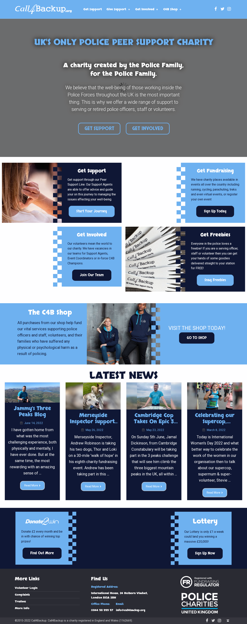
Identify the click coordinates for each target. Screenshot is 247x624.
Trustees (20, 601)
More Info (22, 608)
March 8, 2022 (216, 430)
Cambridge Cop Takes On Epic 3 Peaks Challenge (154, 422)
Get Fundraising (215, 171)
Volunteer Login (26, 588)
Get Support (92, 9)
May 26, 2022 (94, 430)
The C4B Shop (50, 312)
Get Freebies (215, 235)
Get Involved (144, 9)
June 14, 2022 (33, 423)
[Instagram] (229, 9)
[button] (99, 129)
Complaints (22, 595)
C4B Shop (170, 9)
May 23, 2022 (155, 430)
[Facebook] (216, 9)
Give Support (116, 9)
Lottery (205, 521)
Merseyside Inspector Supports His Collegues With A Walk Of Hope (93, 425)
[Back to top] (228, 621)
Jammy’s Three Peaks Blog (32, 411)
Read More (31, 485)
